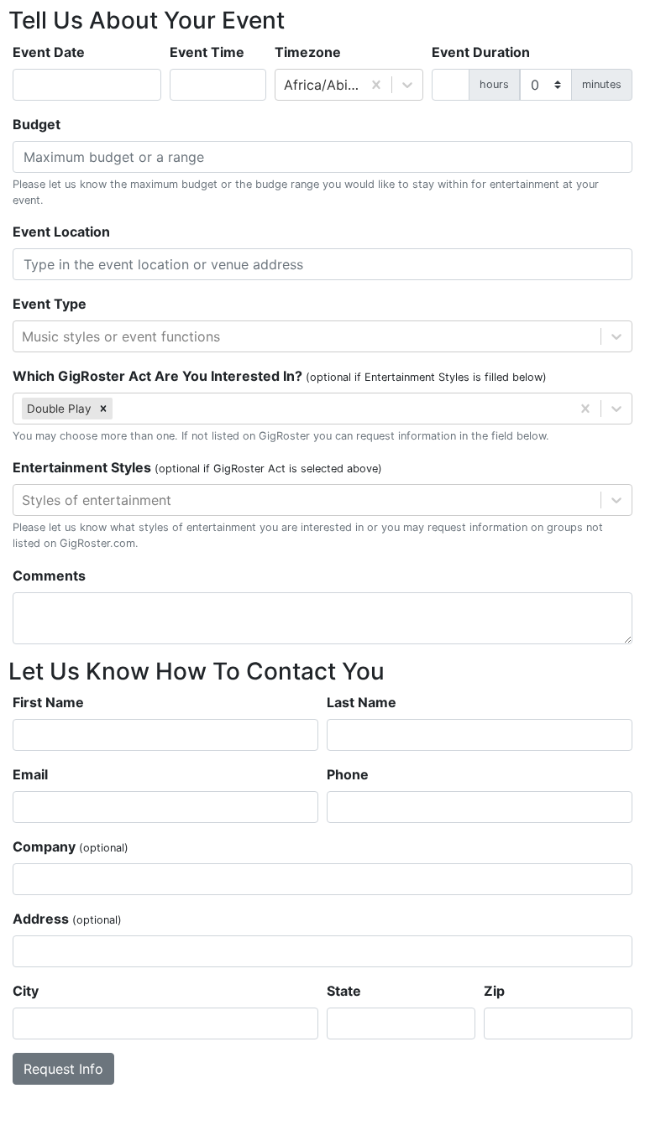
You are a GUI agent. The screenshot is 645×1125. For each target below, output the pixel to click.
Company (70, 846)
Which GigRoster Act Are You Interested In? (280, 375)
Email (30, 774)
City (26, 990)
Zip (494, 990)
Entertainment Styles (197, 467)
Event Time (207, 52)
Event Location (61, 231)
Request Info (63, 1068)
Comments (49, 575)
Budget (36, 124)
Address (67, 918)
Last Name (361, 702)
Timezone (308, 52)
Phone (348, 774)
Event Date (49, 52)
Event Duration (481, 52)
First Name (48, 702)
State (344, 990)
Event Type (50, 303)
